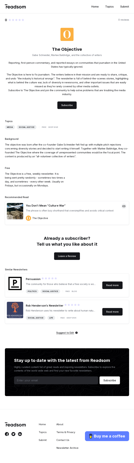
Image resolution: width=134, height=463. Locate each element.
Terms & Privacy (65, 432)
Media (10, 127)
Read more (112, 285)
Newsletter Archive (67, 447)
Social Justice (26, 127)
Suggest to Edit (65, 332)
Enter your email (24, 385)
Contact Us (62, 440)
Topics (109, 6)
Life (51, 318)
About (59, 424)
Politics (32, 291)
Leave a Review (67, 256)
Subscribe (67, 105)
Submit (124, 6)
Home (95, 6)
